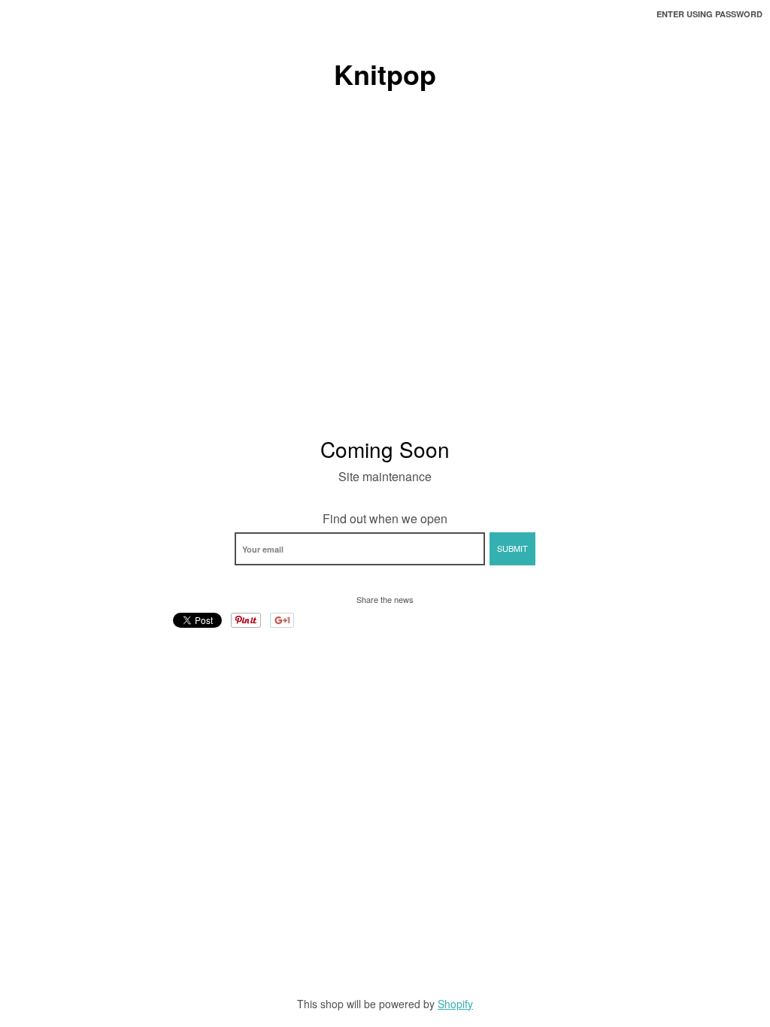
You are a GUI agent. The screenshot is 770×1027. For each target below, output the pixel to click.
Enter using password (709, 14)
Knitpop (385, 73)
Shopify (455, 1003)
